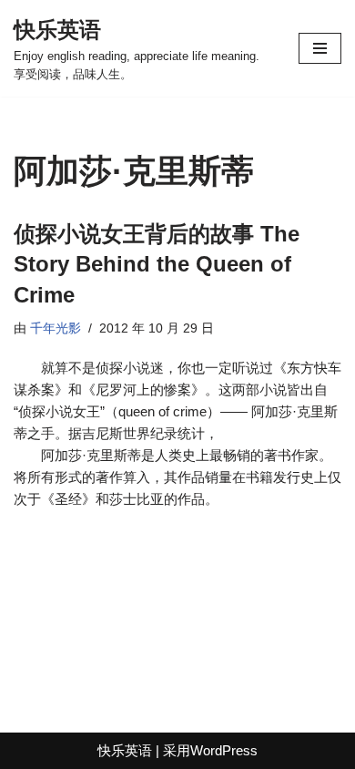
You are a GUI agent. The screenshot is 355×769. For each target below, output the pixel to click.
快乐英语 (124, 750)
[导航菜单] (320, 48)
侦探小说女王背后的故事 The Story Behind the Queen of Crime (156, 264)
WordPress (224, 750)
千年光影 (55, 328)
